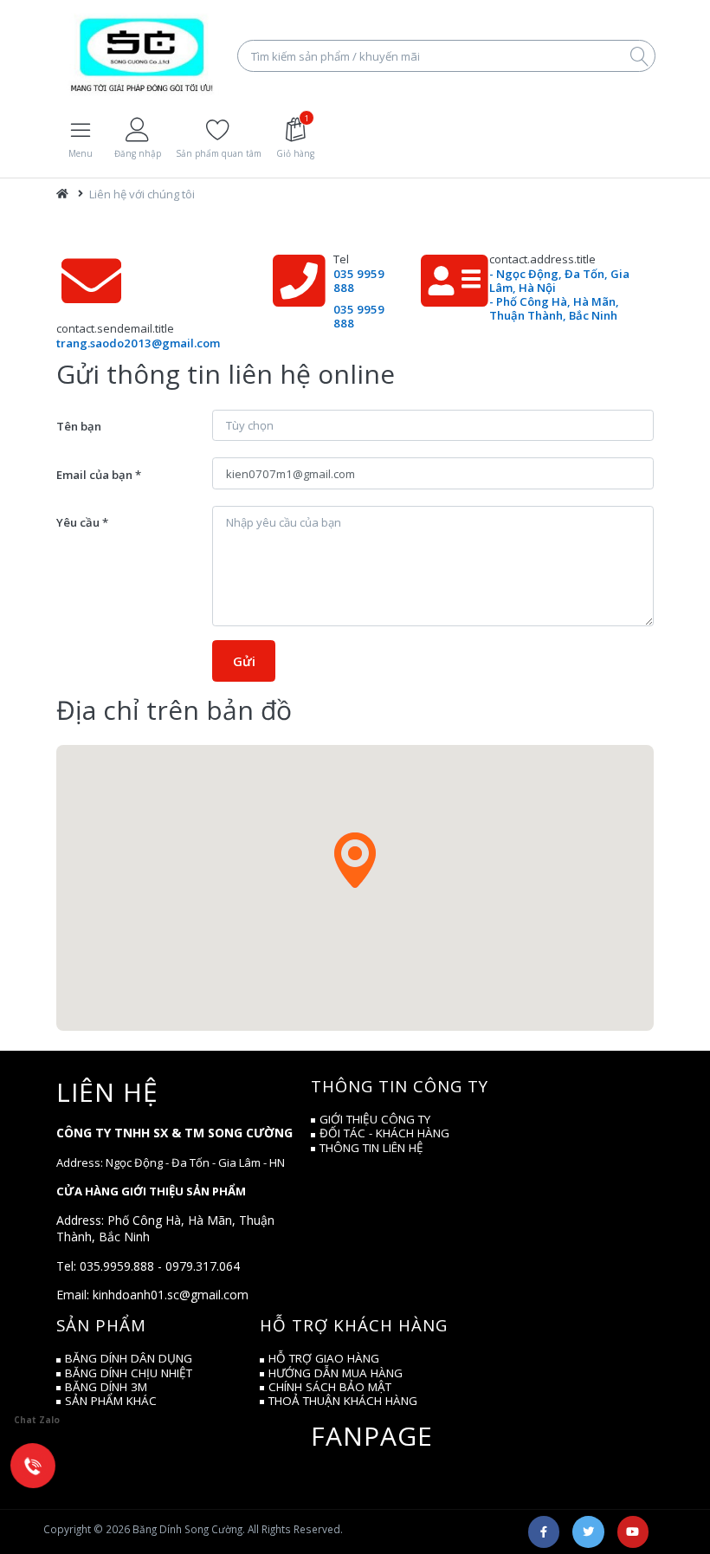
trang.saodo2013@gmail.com (138, 343)
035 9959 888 (358, 280)
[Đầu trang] (62, 194)
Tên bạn (78, 426)
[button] (355, 860)
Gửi (244, 661)
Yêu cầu (78, 522)
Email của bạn (94, 474)
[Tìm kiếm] (639, 55)
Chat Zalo (37, 1420)
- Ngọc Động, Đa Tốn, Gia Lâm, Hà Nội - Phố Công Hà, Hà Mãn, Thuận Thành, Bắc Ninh (559, 294)
